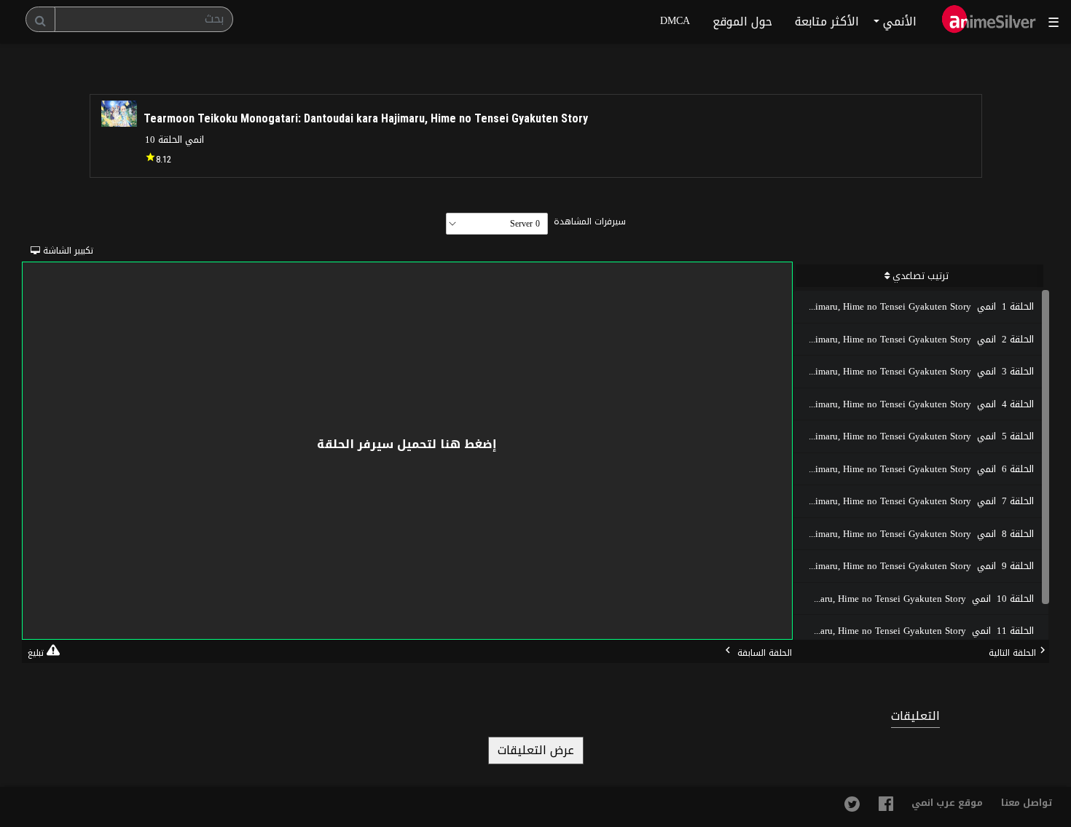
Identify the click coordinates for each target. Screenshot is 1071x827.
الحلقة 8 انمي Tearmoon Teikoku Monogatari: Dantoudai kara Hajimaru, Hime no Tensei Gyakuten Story (914, 534)
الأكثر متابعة (827, 21)
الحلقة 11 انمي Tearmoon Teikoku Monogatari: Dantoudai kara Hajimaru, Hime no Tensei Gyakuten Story (914, 631)
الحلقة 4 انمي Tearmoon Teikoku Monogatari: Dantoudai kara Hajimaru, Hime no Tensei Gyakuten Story (914, 404)
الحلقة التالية (1012, 653)
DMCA (675, 21)
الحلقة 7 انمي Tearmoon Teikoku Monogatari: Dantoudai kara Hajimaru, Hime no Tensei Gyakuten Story (914, 501)
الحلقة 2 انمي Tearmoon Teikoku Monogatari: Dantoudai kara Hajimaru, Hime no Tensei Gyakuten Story (914, 339)
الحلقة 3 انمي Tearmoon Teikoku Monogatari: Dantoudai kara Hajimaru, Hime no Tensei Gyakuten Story (914, 371)
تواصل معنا (1027, 802)
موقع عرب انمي (947, 802)
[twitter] (852, 808)
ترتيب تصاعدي (919, 276)
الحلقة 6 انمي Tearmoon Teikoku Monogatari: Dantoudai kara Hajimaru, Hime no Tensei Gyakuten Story (914, 469)
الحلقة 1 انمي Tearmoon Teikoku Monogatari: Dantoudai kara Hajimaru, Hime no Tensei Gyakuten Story (914, 306)
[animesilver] (988, 22)
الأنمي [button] (898, 21)
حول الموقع (742, 21)
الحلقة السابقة (763, 653)
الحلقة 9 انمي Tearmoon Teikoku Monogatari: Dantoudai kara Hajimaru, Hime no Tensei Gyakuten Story (914, 566)
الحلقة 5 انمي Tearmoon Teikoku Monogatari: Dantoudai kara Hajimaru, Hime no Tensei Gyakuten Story (914, 436)
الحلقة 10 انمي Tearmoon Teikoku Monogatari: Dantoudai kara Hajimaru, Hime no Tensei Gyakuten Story (914, 598)
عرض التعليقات (536, 750)
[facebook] (886, 808)
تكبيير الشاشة (43, 251)
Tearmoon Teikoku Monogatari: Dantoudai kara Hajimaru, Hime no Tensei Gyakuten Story (366, 118)
